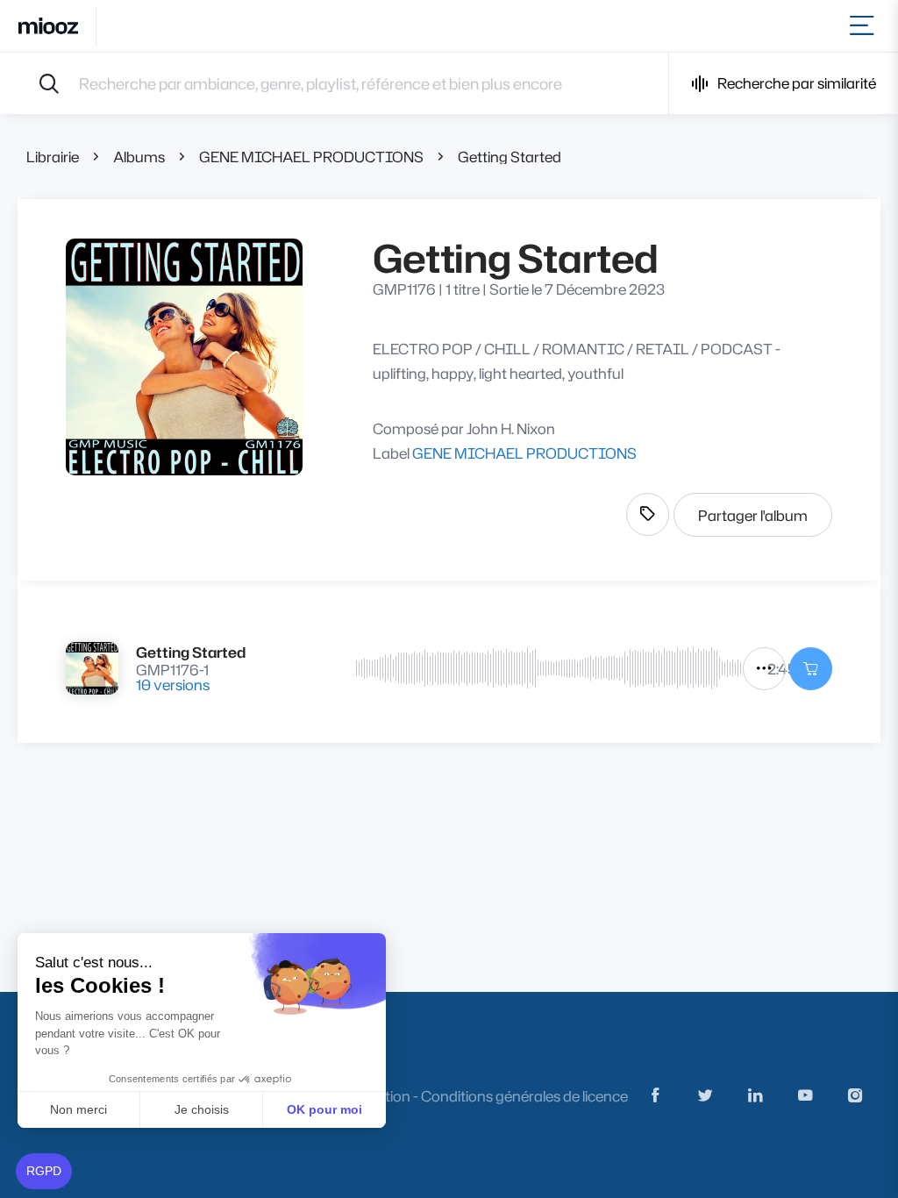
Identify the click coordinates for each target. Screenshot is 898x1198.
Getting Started (509, 156)
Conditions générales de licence (524, 1096)
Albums (139, 156)
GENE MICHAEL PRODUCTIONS (311, 156)
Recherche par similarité (796, 83)
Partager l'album (753, 515)
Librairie (52, 156)
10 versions (173, 684)
